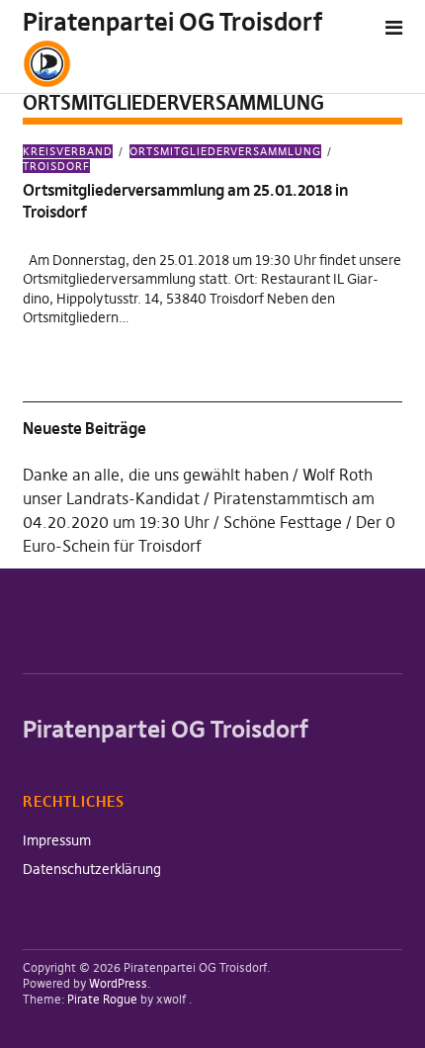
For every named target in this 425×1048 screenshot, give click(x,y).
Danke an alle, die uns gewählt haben (156, 474)
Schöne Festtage (282, 522)
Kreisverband (68, 151)
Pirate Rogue (102, 999)
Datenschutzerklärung (92, 869)
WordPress (118, 983)
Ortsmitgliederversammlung (225, 151)
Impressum (57, 840)
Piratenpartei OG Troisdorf (172, 22)
